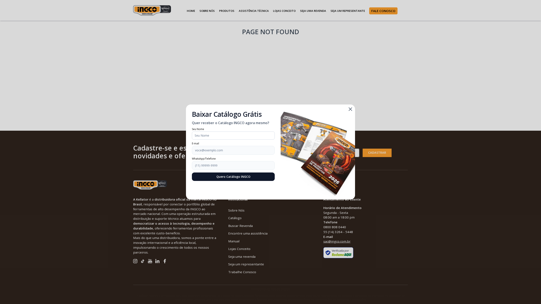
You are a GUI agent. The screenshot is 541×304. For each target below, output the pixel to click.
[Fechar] (350, 109)
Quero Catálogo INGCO (233, 177)
